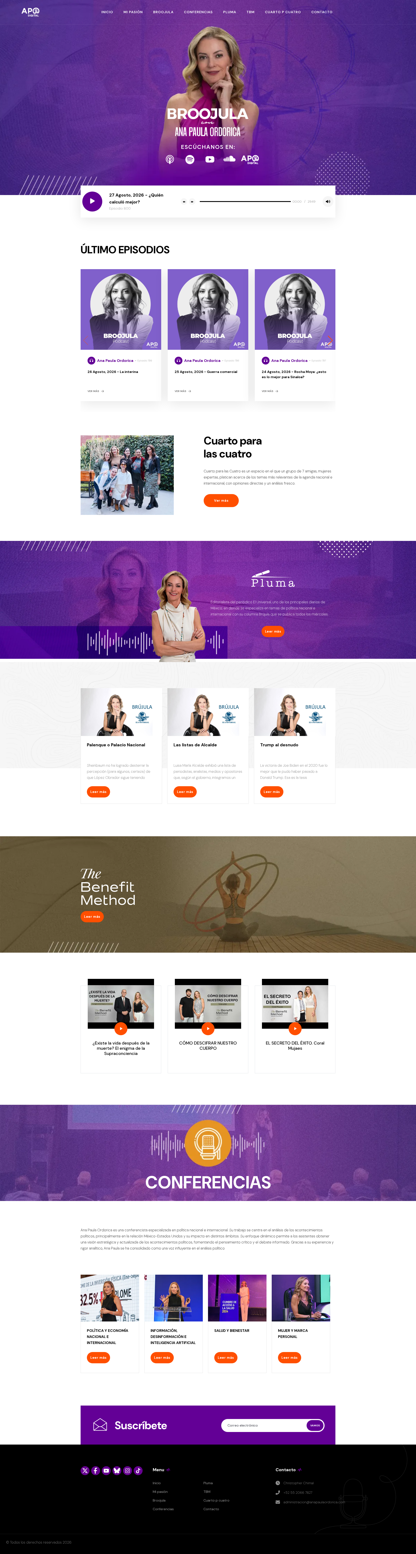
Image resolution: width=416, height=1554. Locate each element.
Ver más (93, 391)
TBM (251, 12)
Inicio (157, 1483)
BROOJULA (163, 12)
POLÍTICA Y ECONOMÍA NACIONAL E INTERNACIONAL (107, 1336)
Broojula (159, 1500)
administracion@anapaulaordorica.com (314, 1502)
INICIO (107, 12)
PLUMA (229, 12)
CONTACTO (322, 12)
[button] (330, 340)
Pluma (208, 1483)
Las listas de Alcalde (195, 745)
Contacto (211, 1509)
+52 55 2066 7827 (297, 1492)
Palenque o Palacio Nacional (116, 745)
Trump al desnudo (279, 745)
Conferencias (163, 1509)
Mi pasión (160, 1491)
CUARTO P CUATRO (283, 12)
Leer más (273, 631)
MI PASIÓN (133, 12)
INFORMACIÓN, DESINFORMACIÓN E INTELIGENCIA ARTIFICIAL (173, 1336)
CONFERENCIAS (198, 12)
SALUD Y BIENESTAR (231, 1330)
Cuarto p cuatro (216, 1500)
